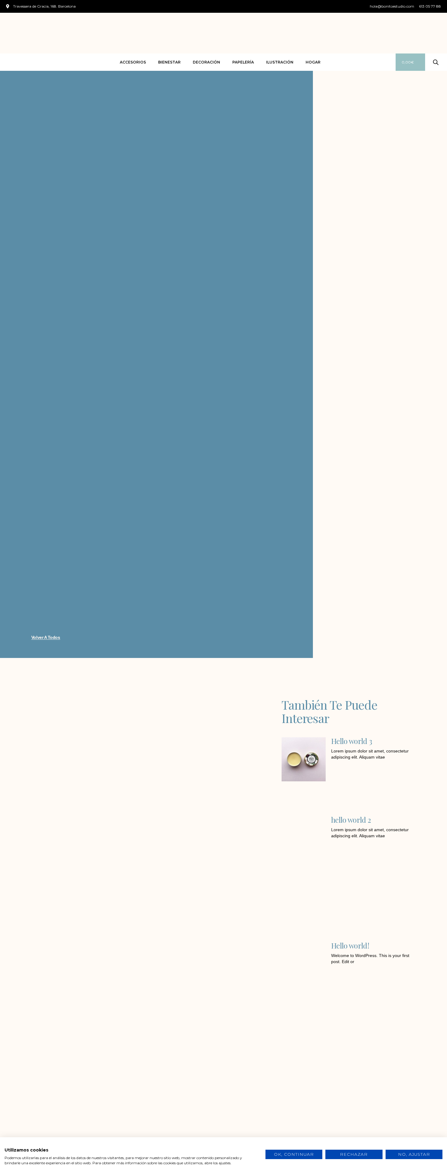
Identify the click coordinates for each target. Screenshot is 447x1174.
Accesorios (133, 62)
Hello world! (350, 945)
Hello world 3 (351, 741)
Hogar (313, 62)
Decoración (206, 62)
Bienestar (169, 62)
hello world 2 (351, 820)
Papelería (243, 62)
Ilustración (279, 62)
